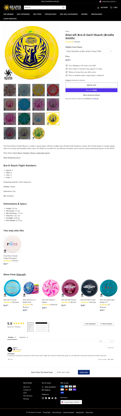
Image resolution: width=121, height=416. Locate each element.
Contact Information (68, 412)
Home (67, 31)
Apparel (84, 14)
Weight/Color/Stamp (73, 47)
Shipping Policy (80, 412)
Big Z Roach (17, 153)
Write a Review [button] (107, 324)
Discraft (21, 274)
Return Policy (89, 412)
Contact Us (27, 390)
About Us (26, 387)
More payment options (91, 95)
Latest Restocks (10, 19)
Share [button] (11, 359)
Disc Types (37, 14)
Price (67, 56)
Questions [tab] (22, 337)
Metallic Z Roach (29, 153)
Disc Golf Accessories (69, 14)
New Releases (96, 14)
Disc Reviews (27, 396)
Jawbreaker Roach (43, 153)
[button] (109, 359)
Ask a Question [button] (91, 324)
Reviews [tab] (10, 337)
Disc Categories (23, 14)
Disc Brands (8, 14)
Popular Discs (50, 14)
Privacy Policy (46, 412)
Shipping (68, 80)
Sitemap (26, 399)
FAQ (24, 393)
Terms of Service (56, 412)
